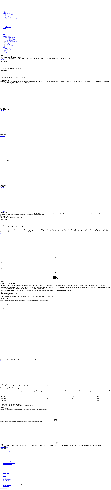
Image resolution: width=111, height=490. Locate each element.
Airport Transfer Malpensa (10, 14)
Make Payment (8, 27)
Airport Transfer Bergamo (10, 16)
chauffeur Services (4, 384)
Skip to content (3, 0)
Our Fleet (4, 468)
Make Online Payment (7, 472)
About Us (4, 12)
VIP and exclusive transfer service (11, 18)
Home (4, 11)
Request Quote (8, 26)
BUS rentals (2, 332)
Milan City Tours (8, 21)
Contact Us (5, 477)
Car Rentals (7, 19)
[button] (55, 32)
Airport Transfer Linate (9, 15)
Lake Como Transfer (9, 22)
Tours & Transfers (6, 20)
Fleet (4, 23)
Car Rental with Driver (7, 13)
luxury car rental (3, 358)
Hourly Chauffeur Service (10, 17)
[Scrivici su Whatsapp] (108, 487)
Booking (4, 25)
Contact (4, 28)
